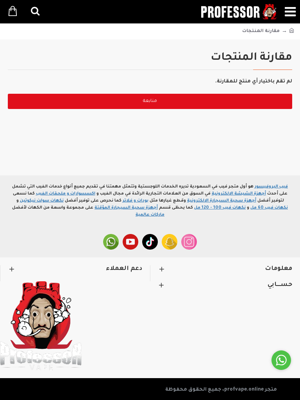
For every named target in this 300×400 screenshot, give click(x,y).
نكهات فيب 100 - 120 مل (220, 207)
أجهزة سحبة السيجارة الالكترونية (221, 200)
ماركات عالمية (150, 214)
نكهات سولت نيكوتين (42, 200)
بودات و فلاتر (135, 200)
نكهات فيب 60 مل (269, 207)
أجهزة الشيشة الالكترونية (239, 193)
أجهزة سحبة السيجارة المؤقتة (126, 207)
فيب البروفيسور (271, 186)
